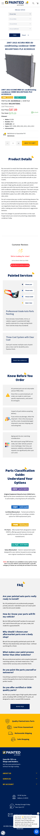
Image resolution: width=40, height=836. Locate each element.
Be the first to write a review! (20, 265)
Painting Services (20, 360)
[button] (16, 89)
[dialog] (3, 833)
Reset (24, 35)
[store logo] (14, 3)
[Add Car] (27, 3)
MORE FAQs (20, 707)
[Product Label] (20, 97)
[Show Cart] (38, 3)
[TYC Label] (7, 97)
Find (14, 35)
